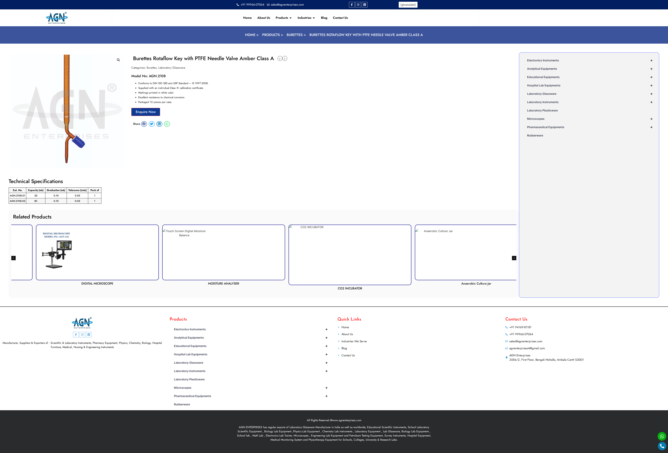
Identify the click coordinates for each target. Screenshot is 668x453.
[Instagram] (358, 4)
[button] (118, 60)
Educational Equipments (590, 77)
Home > (252, 34)
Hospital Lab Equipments (590, 85)
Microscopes (590, 119)
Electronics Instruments (590, 60)
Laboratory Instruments (590, 102)
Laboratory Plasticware (542, 110)
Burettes (152, 68)
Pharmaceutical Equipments (590, 127)
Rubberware (535, 135)
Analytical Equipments (590, 69)
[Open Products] (290, 17)
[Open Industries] (313, 17)
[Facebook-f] (352, 4)
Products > (272, 34)
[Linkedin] (364, 4)
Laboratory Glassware (171, 68)
